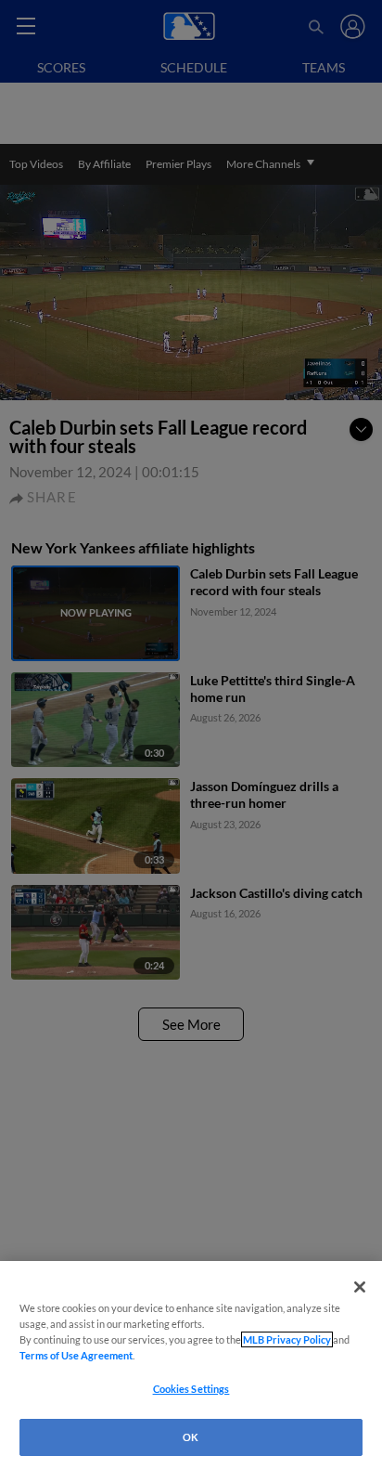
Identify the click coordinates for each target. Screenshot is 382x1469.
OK (190, 1437)
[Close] (359, 1287)
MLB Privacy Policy (287, 1339)
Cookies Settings (191, 1389)
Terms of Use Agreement (76, 1355)
